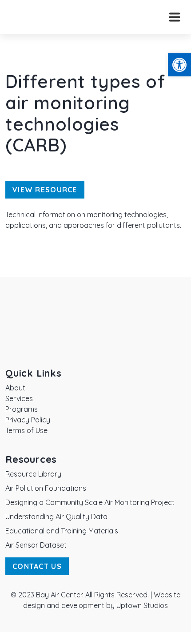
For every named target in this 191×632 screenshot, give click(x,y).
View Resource (44, 189)
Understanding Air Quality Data (56, 516)
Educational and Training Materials (61, 530)
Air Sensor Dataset (36, 545)
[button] (179, 64)
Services (19, 398)
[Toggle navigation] (174, 17)
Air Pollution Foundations (45, 488)
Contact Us (37, 566)
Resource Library (33, 473)
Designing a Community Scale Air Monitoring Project (90, 502)
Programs (21, 409)
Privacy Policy (27, 419)
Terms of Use (26, 430)
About (15, 387)
